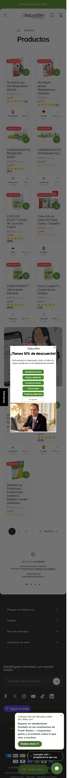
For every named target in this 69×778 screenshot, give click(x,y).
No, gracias (33, 400)
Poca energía (33, 388)
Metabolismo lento (33, 372)
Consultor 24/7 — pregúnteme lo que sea (45, 756)
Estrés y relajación (33, 377)
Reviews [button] (4, 397)
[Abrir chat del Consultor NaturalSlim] (56, 768)
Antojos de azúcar (33, 383)
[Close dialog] (54, 347)
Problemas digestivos (33, 394)
